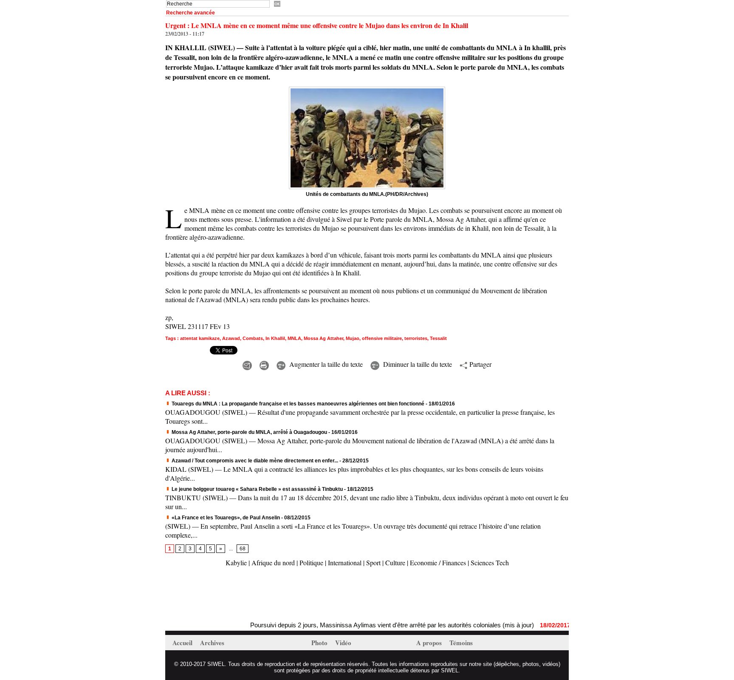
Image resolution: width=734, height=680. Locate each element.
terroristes (415, 338)
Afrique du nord (273, 562)
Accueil (183, 642)
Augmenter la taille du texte (325, 364)
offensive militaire (382, 338)
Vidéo (343, 642)
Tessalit (438, 338)
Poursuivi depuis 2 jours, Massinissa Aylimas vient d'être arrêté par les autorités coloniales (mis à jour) (376, 625)
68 (243, 549)
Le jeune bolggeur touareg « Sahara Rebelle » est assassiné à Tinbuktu (256, 489)
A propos (429, 642)
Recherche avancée (190, 13)
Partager (479, 364)
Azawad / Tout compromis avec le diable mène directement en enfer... (254, 461)
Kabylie (236, 562)
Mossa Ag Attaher (323, 338)
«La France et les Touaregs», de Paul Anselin (225, 518)
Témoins (461, 642)
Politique (311, 562)
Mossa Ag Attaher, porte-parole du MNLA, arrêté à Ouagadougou (248, 432)
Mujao (352, 338)
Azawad (231, 338)
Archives (212, 642)
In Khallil (275, 338)
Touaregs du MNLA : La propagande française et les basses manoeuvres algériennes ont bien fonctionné (297, 404)
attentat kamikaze (200, 338)
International (344, 562)
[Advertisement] (264, 595)
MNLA (294, 338)
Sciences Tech (490, 562)
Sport (373, 562)
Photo (320, 642)
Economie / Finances (438, 562)
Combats (253, 338)
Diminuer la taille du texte (416, 364)
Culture (395, 562)
